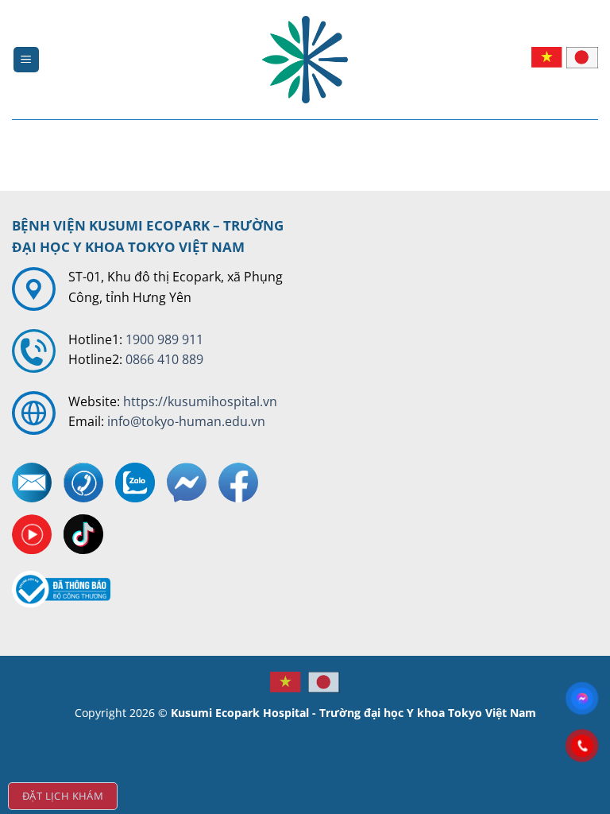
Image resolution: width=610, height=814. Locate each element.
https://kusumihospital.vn (200, 401)
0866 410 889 (164, 359)
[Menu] (26, 60)
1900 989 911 (164, 339)
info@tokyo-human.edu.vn (186, 421)
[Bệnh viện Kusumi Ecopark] (305, 59)
